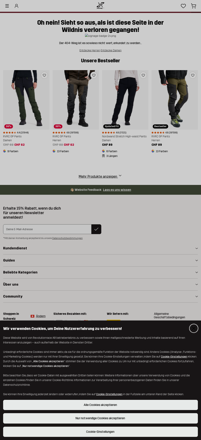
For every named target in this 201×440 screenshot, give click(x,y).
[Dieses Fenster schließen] (194, 328)
